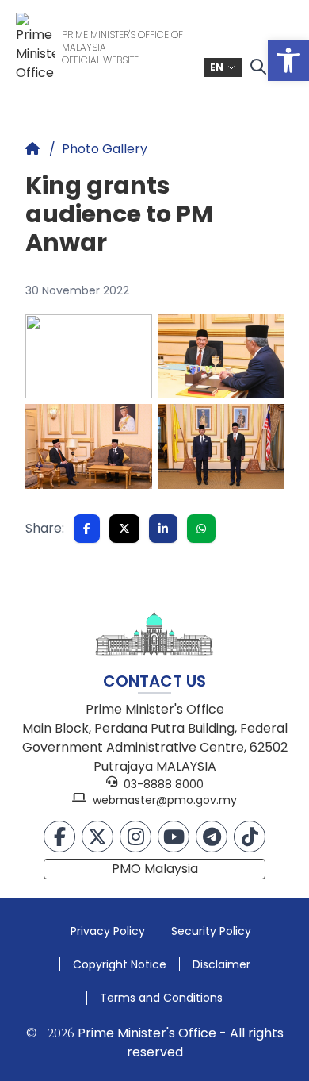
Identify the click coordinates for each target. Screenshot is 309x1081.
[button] (288, 60)
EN (216, 67)
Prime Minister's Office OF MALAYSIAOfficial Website (122, 48)
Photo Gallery (104, 149)
